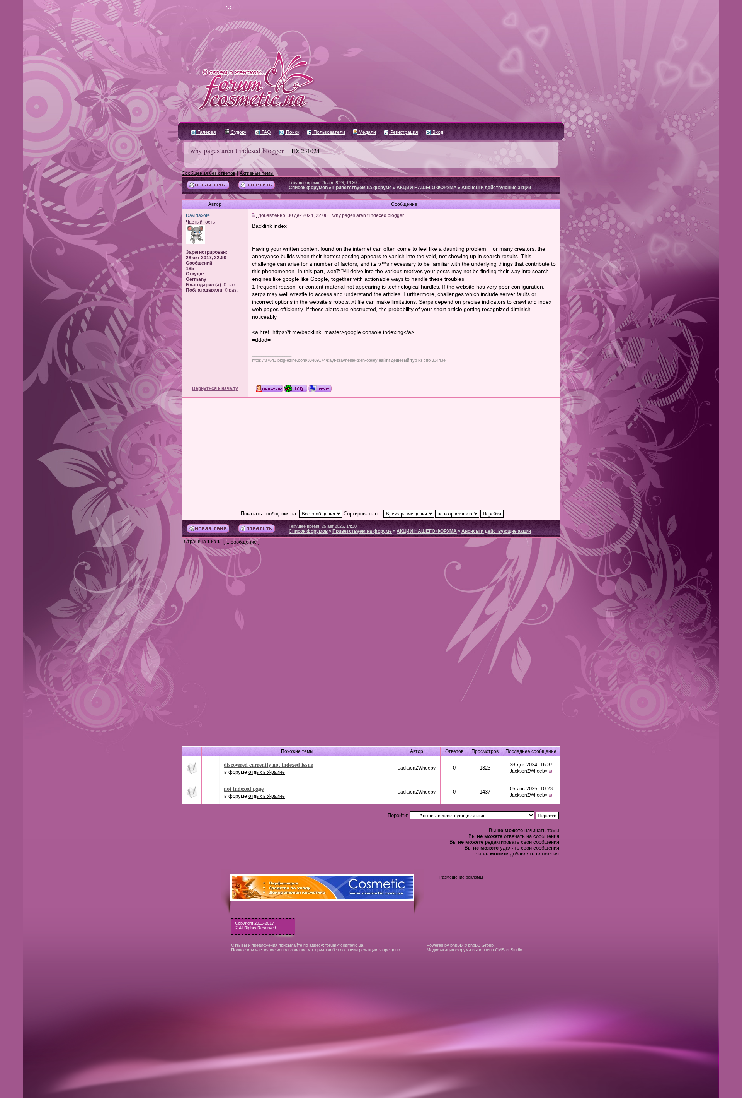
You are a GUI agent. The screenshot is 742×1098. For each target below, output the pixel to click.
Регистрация (403, 132)
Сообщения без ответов (208, 173)
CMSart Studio (508, 949)
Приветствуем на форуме (362, 187)
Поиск (292, 132)
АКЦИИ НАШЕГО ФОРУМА (427, 187)
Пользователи (328, 132)
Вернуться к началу (215, 388)
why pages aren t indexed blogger (237, 150)
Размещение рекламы (461, 877)
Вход (437, 132)
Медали (366, 132)
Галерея (206, 132)
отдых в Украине (266, 772)
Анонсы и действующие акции (496, 187)
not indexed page (244, 789)
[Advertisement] (371, 452)
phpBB (456, 945)
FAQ (265, 132)
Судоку (238, 132)
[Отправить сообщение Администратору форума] (206, 7)
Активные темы (257, 173)
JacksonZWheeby (417, 768)
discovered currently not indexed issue (268, 765)
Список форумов (308, 187)
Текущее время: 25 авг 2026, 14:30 (323, 182)
